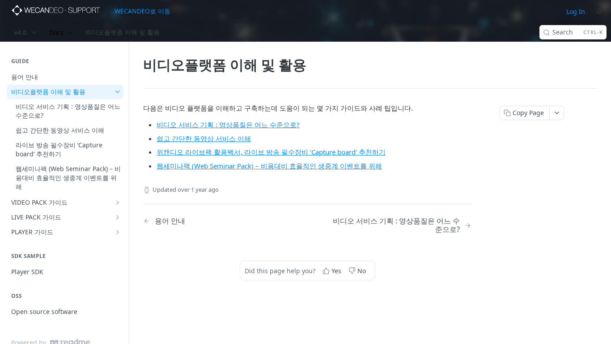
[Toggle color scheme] (599, 11)
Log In (575, 11)
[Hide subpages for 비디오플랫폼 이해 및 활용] (117, 91)
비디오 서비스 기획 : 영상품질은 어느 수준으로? (228, 124)
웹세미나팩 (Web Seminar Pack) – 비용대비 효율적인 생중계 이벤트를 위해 (269, 165)
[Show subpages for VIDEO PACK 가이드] (117, 202)
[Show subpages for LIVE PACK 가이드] (117, 217)
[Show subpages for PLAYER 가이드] (117, 232)
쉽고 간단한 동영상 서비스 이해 (204, 138)
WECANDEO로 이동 (142, 11)
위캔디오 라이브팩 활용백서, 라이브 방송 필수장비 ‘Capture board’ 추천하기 (271, 151)
